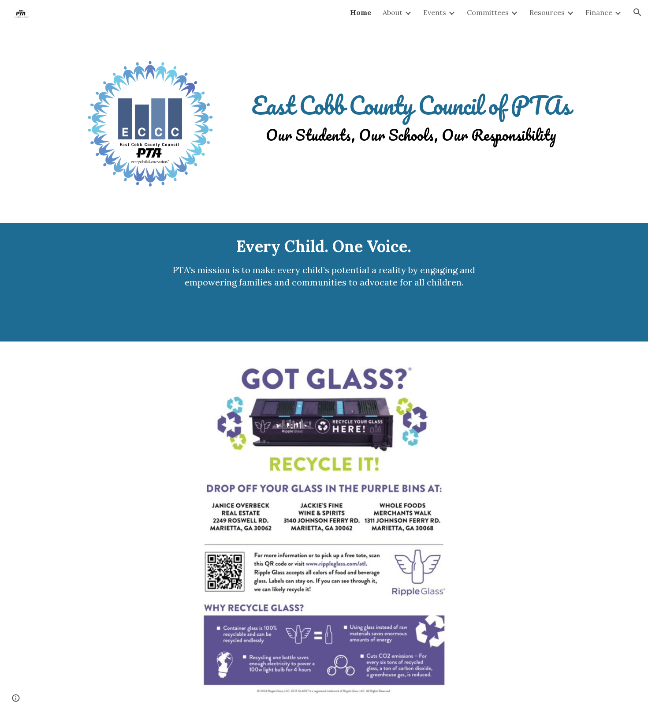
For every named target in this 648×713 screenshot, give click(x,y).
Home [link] (360, 12)
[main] (410, 107)
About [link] (392, 12)
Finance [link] (598, 12)
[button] (637, 12)
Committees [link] (488, 12)
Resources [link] (547, 12)
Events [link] (434, 12)
